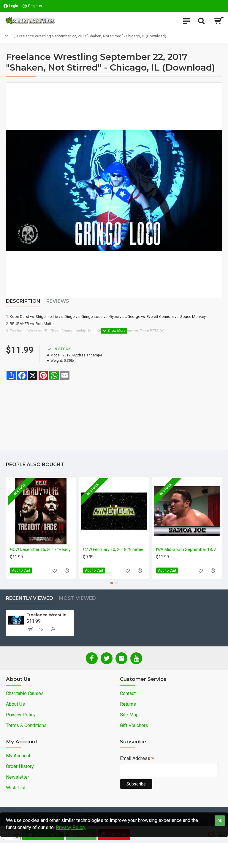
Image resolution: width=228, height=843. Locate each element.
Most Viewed (77, 598)
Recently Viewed (29, 598)
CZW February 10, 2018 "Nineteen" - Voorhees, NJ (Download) (115, 549)
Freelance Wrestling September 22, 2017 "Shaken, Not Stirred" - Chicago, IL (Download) (49, 614)
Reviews (57, 301)
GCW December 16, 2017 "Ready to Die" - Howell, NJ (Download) (42, 549)
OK (219, 820)
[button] (111, 583)
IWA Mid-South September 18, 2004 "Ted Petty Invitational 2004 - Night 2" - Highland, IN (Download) (188, 549)
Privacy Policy (71, 827)
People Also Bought (35, 464)
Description (23, 301)
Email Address (137, 759)
